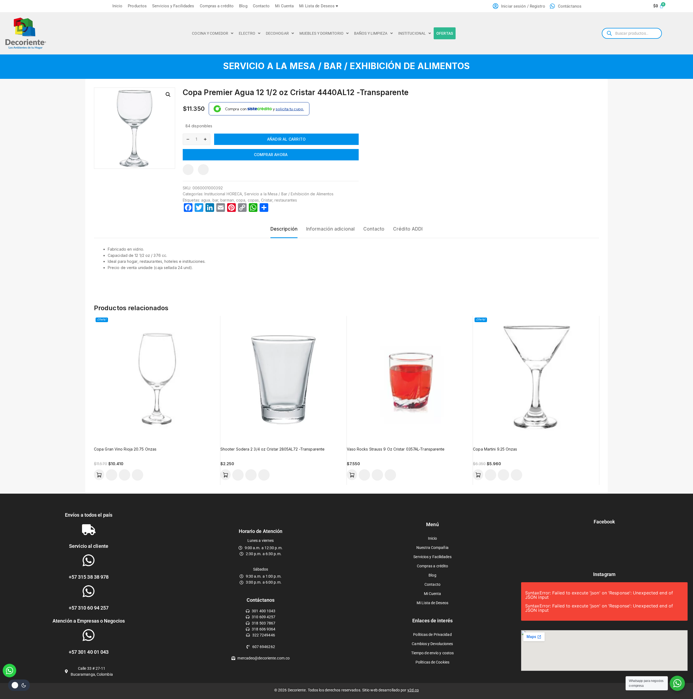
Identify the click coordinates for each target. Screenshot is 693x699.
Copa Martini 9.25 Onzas (495, 449)
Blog (243, 6)
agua (205, 200)
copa (240, 200)
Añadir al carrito (286, 139)
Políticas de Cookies (432, 662)
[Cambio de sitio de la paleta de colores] (19, 685)
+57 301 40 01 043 (89, 652)
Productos (137, 6)
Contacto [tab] (373, 229)
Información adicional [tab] (330, 229)
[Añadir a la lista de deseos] (203, 169)
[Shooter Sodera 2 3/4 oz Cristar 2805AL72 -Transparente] (283, 379)
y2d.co (413, 690)
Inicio (117, 6)
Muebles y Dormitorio (321, 33)
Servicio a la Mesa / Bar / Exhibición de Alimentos (346, 66)
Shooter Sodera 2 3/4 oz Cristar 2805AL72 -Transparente (272, 449)
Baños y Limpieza (371, 33)
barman (227, 200)
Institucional (412, 33)
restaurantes (285, 200)
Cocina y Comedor (210, 33)
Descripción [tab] (284, 229)
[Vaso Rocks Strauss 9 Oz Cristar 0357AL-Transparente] (410, 379)
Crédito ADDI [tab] (408, 229)
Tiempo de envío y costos (432, 653)
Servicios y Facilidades (173, 6)
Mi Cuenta (284, 6)
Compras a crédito (217, 6)
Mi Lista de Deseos (432, 603)
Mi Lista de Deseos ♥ (318, 6)
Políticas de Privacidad (432, 634)
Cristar (266, 200)
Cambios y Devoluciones (432, 644)
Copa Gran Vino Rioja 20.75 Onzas (125, 449)
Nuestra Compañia (432, 547)
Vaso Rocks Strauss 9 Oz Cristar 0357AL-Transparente (396, 449)
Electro (247, 33)
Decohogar (277, 33)
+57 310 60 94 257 (89, 608)
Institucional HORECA (223, 194)
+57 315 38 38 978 (89, 577)
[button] (212, 33)
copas (253, 200)
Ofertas (444, 33)
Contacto (261, 6)
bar (215, 200)
